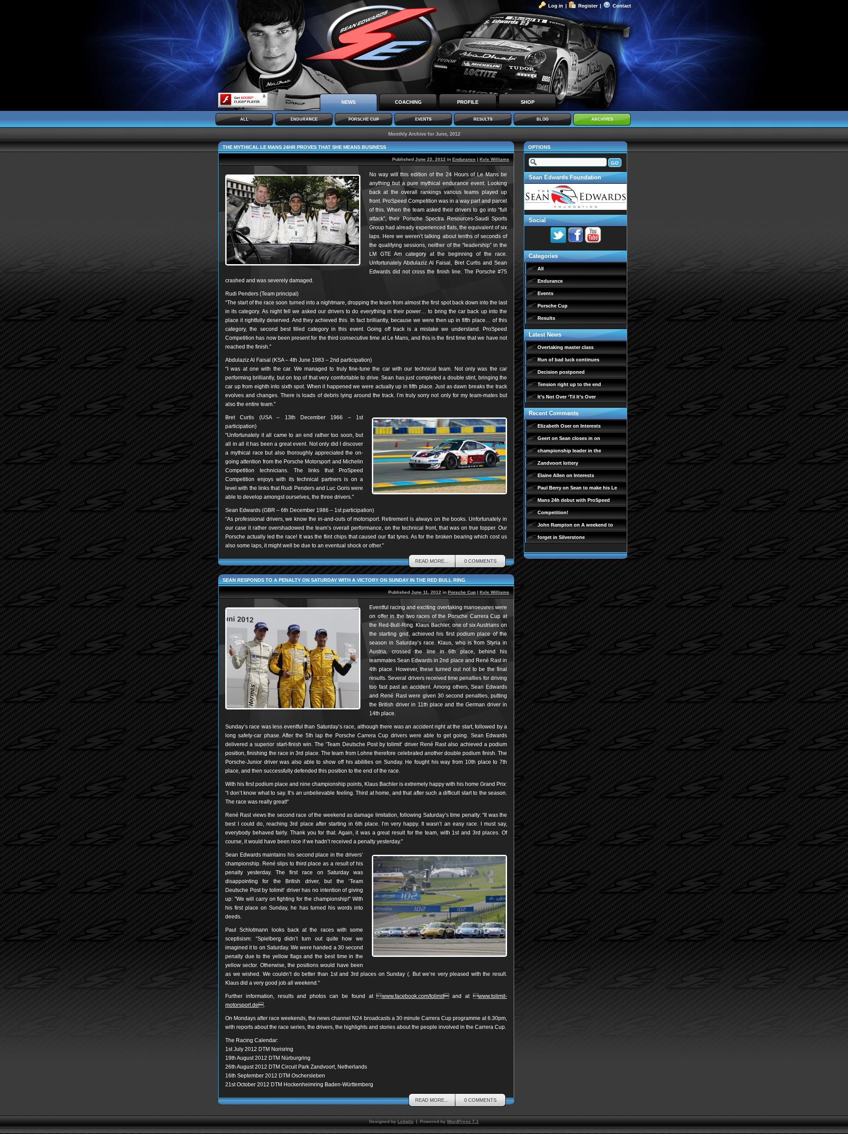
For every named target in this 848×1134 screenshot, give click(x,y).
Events (545, 293)
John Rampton (555, 524)
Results (546, 318)
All (541, 268)
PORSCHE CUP (363, 119)
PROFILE (467, 102)
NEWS (348, 102)
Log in (555, 5)
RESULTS (482, 119)
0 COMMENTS (480, 561)
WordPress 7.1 (463, 1121)
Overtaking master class (566, 347)
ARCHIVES (602, 119)
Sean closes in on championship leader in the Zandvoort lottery (569, 451)
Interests (590, 426)
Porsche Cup (462, 592)
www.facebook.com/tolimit (415, 996)
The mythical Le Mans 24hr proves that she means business (304, 147)
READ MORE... (431, 561)
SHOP (527, 102)
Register (588, 5)
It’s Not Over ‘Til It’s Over (567, 396)
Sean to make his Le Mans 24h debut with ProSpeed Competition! (577, 500)
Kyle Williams (494, 159)
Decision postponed (561, 372)
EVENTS (423, 119)
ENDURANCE (304, 119)
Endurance (464, 159)
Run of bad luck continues (568, 359)
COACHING (408, 102)
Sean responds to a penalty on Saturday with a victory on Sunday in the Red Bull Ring (344, 580)
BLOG (543, 119)
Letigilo (405, 1121)
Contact (622, 5)
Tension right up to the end (569, 384)
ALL (244, 119)
